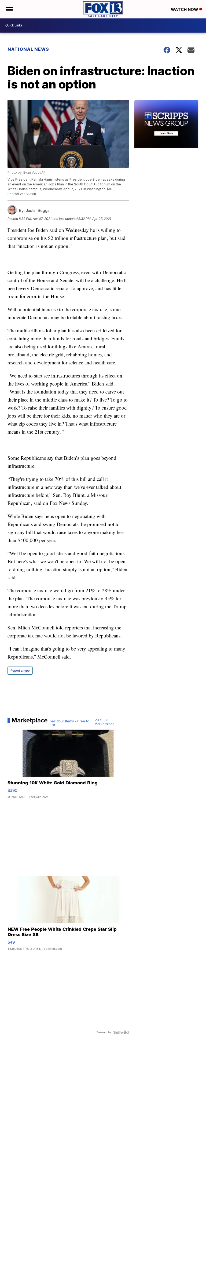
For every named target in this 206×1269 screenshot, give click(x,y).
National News (28, 49)
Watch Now (185, 9)
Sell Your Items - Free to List (69, 723)
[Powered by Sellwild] (121, 1032)
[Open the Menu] (9, 9)
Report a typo (20, 670)
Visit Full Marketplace (104, 722)
